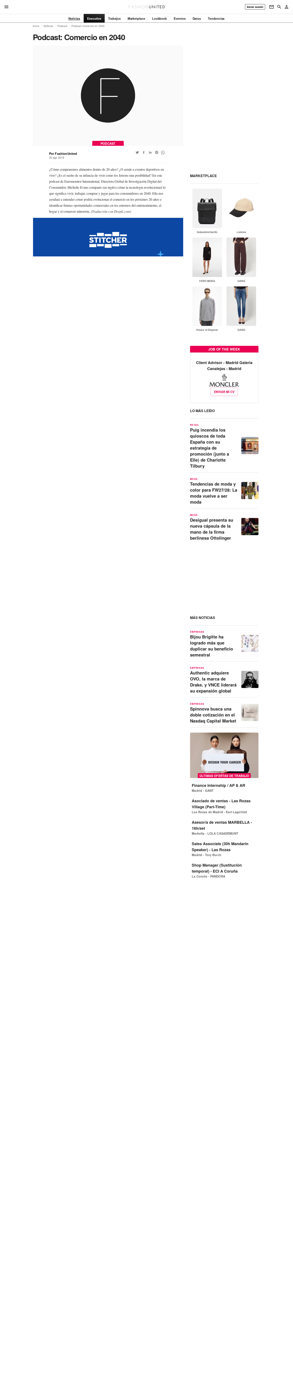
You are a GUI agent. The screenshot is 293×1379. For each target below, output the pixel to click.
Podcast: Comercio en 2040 (87, 25)
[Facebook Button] (143, 152)
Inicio (36, 25)
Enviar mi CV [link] (224, 392)
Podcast (62, 25)
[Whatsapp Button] (163, 152)
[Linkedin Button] (150, 152)
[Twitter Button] (137, 152)
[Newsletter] (271, 6)
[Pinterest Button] (156, 152)
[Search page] (279, 6)
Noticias (48, 25)
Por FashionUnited (63, 153)
